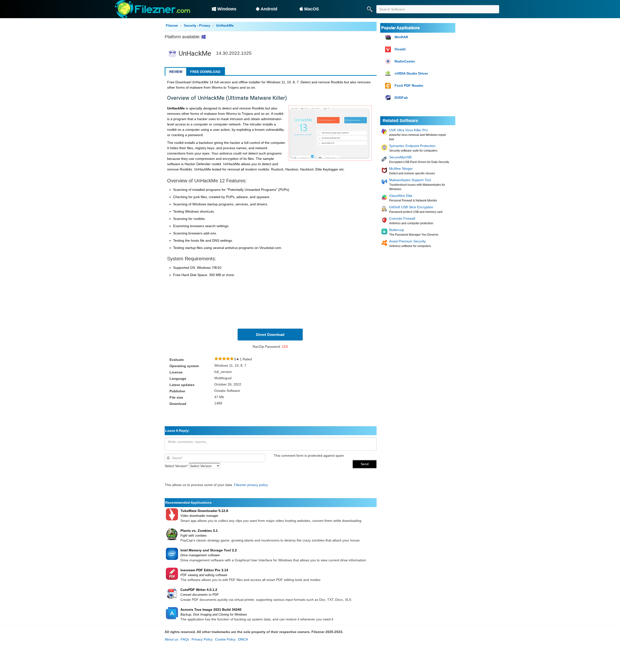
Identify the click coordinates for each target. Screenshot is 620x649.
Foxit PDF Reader (409, 85)
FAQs (185, 639)
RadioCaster (405, 61)
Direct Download (270, 334)
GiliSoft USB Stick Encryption (411, 207)
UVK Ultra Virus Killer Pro (408, 130)
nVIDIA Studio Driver (411, 73)
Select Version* (176, 466)
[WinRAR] (388, 37)
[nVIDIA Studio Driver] (388, 74)
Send (365, 464)
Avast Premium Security (407, 241)
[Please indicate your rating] (216, 359)
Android (269, 9)
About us (171, 639)
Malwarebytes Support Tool (410, 180)
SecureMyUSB (400, 157)
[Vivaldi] (388, 49)
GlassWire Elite (400, 196)
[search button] (369, 9)
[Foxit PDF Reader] (388, 86)
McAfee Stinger (401, 168)
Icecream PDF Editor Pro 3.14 (204, 570)
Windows (226, 9)
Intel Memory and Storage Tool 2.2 (208, 550)
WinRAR (401, 37)
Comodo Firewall (402, 218)
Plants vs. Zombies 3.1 (199, 531)
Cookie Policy (225, 639)
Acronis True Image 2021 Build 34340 (210, 609)
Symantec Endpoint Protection (412, 146)
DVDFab (401, 98)
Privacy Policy (202, 639)
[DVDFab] (388, 98)
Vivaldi (400, 49)
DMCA (243, 639)
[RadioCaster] (388, 62)
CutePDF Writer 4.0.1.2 (198, 590)
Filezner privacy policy (251, 485)
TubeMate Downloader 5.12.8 (204, 511)
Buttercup (396, 230)
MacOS (311, 9)
